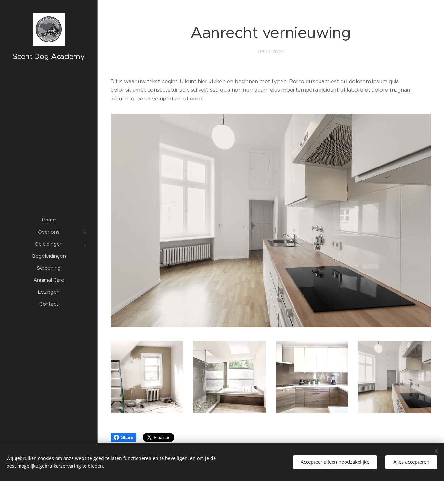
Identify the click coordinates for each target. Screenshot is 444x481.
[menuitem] (49, 219)
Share (127, 437)
